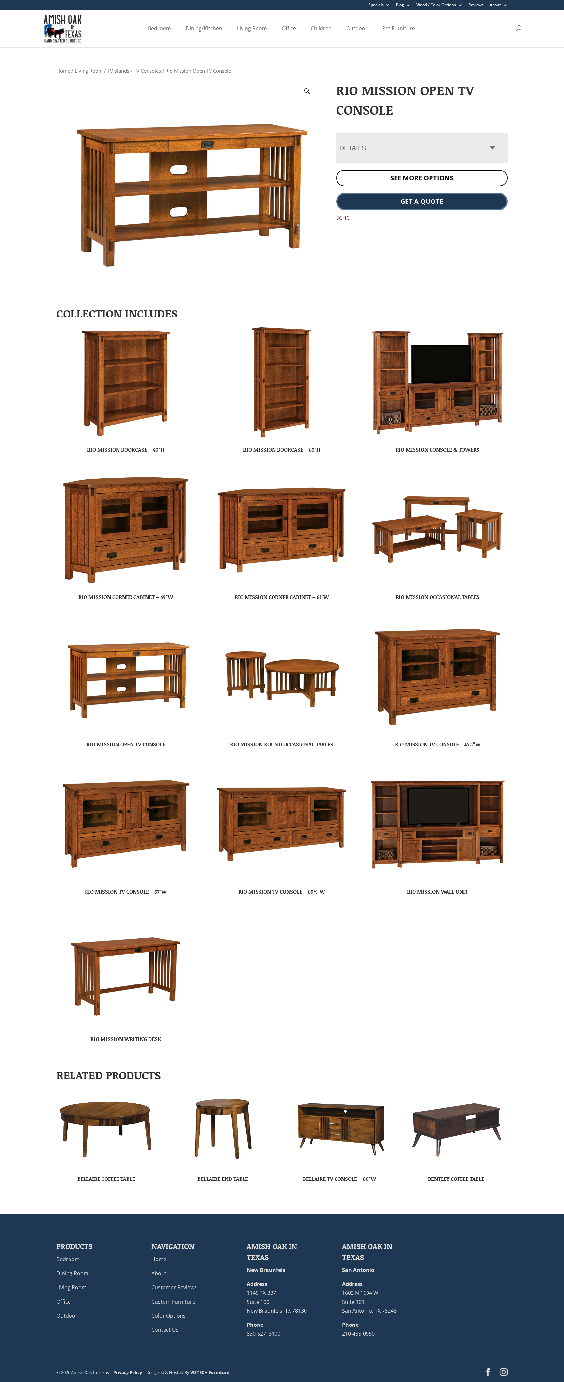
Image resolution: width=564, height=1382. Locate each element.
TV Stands (118, 70)
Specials (376, 5)
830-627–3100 (263, 1333)
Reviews (476, 5)
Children (321, 28)
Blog (400, 5)
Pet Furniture (398, 28)
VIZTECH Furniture (209, 1372)
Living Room (252, 28)
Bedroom (159, 28)
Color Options (168, 1315)
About (495, 5)
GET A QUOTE (421, 201)
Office (289, 28)
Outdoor (357, 28)
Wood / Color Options (436, 5)
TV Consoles (147, 70)
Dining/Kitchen (204, 28)
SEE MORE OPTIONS (421, 177)
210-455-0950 (358, 1333)
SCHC (343, 217)
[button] (307, 91)
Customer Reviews (174, 1287)
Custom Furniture (173, 1301)
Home (63, 70)
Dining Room (72, 1273)
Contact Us (165, 1329)
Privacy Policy (127, 1372)
